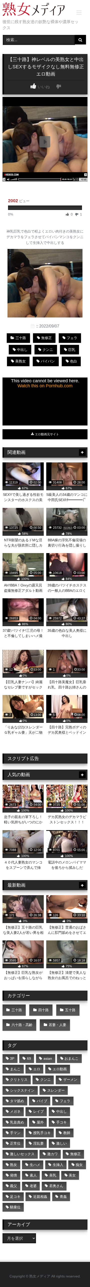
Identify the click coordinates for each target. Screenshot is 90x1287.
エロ (36, 1069)
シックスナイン (22, 1090)
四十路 (43, 1010)
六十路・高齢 (22, 1025)
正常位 (15, 1143)
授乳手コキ (42, 1133)
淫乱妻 (38, 1143)
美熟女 (20, 361)
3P (12, 1058)
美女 (72, 1175)
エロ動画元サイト (46, 434)
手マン (15, 1133)
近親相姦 (40, 1197)
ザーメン (70, 1080)
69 (29, 1058)
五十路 (70, 1010)
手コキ (61, 1122)
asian (48, 1058)
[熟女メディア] (36, 10)
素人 (33, 1175)
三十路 (21, 338)
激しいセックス (22, 1154)
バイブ (42, 1101)
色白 (73, 361)
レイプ (38, 1111)
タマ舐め (17, 1101)
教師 (66, 1133)
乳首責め (17, 1122)
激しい (61, 1143)
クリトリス (19, 1080)
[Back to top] (74, 1272)
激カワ (52, 1154)
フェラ (72, 338)
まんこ (15, 1069)
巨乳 (71, 350)
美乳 (52, 1175)
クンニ (47, 350)
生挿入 (58, 1165)
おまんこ (71, 1058)
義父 (13, 1186)
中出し (22, 350)
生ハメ (35, 1165)
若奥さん (56, 1186)
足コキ (15, 1197)
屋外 (40, 1122)
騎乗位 (15, 1207)
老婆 (33, 1186)
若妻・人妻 (57, 1025)
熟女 (13, 1165)
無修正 (46, 338)
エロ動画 (60, 1069)
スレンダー (56, 1090)
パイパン (48, 361)
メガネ (15, 1111)
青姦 (63, 1197)
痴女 (79, 1165)
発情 (13, 1175)
